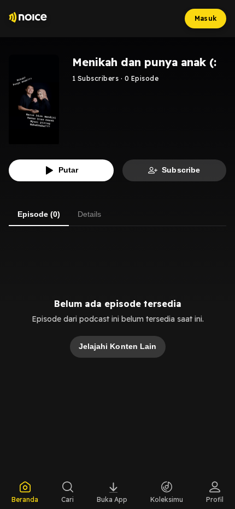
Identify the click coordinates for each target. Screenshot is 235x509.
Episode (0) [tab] (38, 214)
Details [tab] (89, 214)
